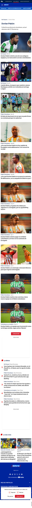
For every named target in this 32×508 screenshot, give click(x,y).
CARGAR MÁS (16, 333)
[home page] (2, 1)
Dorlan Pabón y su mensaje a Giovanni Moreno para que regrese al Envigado (16, 268)
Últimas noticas (8, 1)
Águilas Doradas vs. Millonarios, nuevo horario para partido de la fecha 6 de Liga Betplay (17, 402)
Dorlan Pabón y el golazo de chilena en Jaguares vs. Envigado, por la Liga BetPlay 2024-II (14, 207)
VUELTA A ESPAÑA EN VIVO (14, 8)
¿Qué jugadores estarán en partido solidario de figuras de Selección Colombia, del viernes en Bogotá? (8, 455)
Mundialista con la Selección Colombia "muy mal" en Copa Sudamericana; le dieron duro (16, 394)
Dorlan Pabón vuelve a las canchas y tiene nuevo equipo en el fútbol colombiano (14, 298)
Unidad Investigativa (24, 1)
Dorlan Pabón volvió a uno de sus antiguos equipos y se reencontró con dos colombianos (16, 57)
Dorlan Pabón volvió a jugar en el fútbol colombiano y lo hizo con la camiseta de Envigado (13, 238)
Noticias (21, 492)
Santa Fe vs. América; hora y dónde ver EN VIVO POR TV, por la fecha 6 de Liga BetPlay (16, 376)
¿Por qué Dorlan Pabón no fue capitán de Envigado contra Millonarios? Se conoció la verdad (15, 147)
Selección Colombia (5, 449)
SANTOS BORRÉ (27, 8)
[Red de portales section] (29, 482)
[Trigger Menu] (2, 5)
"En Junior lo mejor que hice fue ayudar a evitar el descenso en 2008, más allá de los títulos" (17, 385)
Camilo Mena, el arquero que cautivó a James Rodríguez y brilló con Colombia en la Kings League (15, 87)
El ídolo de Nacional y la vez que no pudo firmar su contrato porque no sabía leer (16, 117)
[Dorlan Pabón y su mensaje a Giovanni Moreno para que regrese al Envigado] (16, 254)
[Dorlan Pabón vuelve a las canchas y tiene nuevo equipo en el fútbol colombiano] (16, 284)
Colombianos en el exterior (7, 324)
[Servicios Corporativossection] (29, 486)
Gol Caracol (16, 1)
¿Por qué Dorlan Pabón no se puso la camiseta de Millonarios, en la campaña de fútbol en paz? (16, 177)
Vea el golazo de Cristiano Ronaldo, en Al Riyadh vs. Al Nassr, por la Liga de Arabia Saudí (17, 368)
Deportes (13, 492)
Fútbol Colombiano (5, 114)
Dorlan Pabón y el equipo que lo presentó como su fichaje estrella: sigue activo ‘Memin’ (16, 327)
